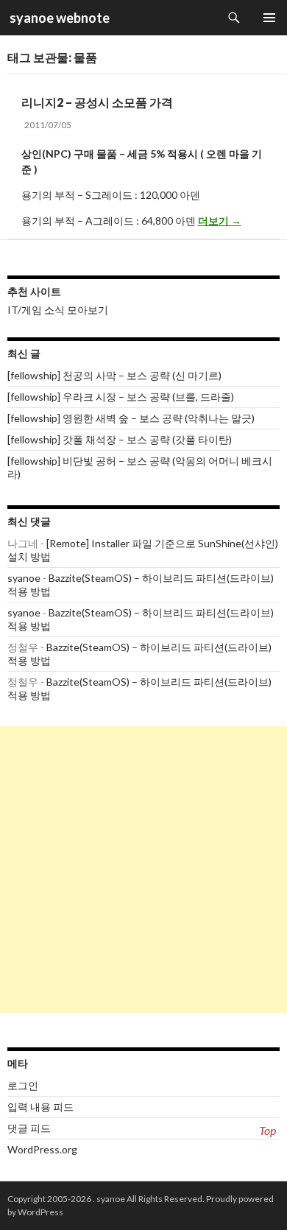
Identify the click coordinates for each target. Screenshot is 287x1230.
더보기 (219, 220)
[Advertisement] (143, 869)
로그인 (22, 1085)
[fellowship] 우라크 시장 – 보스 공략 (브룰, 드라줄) (120, 396)
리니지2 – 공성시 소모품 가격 (97, 102)
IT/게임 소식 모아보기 (57, 309)
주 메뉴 (269, 17)
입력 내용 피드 (40, 1106)
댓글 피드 (29, 1128)
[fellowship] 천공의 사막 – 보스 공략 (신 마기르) (114, 375)
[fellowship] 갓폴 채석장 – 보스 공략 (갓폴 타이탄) (119, 439)
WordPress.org (42, 1149)
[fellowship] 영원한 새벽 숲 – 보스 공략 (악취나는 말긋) (131, 418)
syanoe (23, 578)
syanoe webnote (58, 18)
